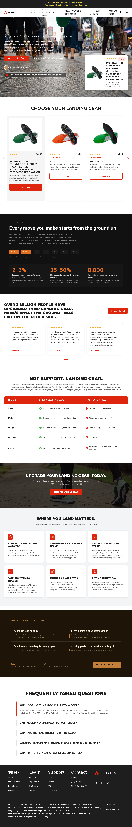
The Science (33, 786)
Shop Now (26, 187)
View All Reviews (118, 311)
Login (50, 777)
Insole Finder (13, 786)
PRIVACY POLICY (112, 809)
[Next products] (128, 158)
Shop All (11, 777)
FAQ (49, 786)
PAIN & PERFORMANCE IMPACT (48, 12)
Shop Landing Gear (16, 58)
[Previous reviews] (6, 339)
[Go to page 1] (66, 359)
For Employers (53, 790)
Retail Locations (14, 782)
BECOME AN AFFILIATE (95, 12)
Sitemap (32, 790)
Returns (51, 782)
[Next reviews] (126, 339)
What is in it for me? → (107, 665)
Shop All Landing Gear (66, 492)
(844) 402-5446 (76, 782)
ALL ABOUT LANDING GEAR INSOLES (73, 12)
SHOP (33, 12)
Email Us (74, 777)
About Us (32, 777)
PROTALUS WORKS (113, 12)
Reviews (11, 790)
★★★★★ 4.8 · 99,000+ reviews (48, 58)
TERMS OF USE (111, 805)
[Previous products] (4, 158)
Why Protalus (34, 782)
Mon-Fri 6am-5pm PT (79, 786)
